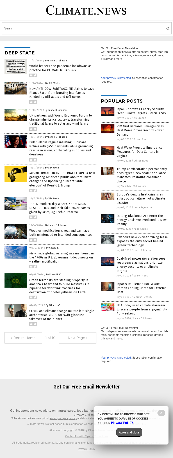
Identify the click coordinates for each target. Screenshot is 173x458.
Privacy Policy (86, 449)
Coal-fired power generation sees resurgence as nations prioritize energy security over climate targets (141, 265)
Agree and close (129, 432)
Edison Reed (141, 139)
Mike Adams (141, 228)
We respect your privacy (63, 418)
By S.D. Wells (52, 83)
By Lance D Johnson (56, 60)
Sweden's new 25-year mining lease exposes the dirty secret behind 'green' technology (142, 241)
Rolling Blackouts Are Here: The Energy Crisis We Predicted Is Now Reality (141, 220)
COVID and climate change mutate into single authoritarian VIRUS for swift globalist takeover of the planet (61, 315)
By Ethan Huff (53, 274)
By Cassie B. (52, 247)
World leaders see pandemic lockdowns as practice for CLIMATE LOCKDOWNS (60, 68)
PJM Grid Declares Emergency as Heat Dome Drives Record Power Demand (140, 130)
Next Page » (77, 338)
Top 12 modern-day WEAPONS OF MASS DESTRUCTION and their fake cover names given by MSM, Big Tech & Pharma (59, 208)
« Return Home (23, 338)
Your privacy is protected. (116, 78)
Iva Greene (140, 118)
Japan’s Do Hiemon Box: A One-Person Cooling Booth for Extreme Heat (141, 288)
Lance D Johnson (143, 207)
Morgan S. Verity (143, 297)
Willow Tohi (139, 186)
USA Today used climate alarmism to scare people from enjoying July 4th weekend (142, 309)
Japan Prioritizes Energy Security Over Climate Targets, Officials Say (141, 111)
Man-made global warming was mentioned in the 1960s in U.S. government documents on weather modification (61, 257)
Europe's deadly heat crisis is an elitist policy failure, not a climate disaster (141, 198)
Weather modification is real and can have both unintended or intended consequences (60, 233)
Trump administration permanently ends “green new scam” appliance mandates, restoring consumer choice (142, 175)
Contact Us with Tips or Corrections (86, 436)
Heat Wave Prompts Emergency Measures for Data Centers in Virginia (139, 152)
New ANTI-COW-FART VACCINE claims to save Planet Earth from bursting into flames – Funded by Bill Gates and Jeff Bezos (61, 93)
